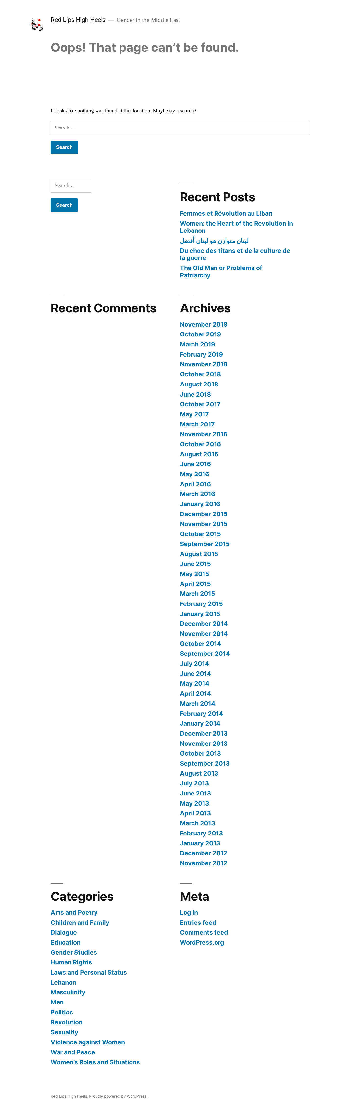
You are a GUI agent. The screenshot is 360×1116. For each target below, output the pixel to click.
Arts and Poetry (74, 912)
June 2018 (195, 394)
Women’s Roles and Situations (95, 1062)
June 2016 (195, 464)
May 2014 (194, 683)
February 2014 (201, 713)
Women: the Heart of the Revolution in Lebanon (236, 227)
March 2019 (197, 344)
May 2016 (194, 474)
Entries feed (198, 922)
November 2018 (204, 364)
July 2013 (194, 783)
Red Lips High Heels (78, 19)
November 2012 (204, 863)
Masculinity (68, 992)
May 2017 (194, 414)
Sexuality (64, 1032)
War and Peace (73, 1052)
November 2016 (204, 434)
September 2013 (205, 763)
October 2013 (200, 753)
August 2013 (199, 773)
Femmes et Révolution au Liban (226, 213)
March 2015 (197, 593)
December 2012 (204, 853)
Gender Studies (74, 952)
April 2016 (195, 484)
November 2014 (204, 633)
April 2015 (195, 584)
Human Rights (71, 962)
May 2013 (194, 803)
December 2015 (204, 514)
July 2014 (194, 663)
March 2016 (197, 494)
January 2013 (200, 843)
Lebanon (63, 982)
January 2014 (200, 723)
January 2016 (200, 504)
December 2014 (204, 623)
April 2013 (195, 813)
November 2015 (204, 523)
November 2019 (204, 324)
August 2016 (199, 454)
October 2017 (200, 404)
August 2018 (199, 384)
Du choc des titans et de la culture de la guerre (235, 254)
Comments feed (204, 932)
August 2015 (199, 554)
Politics (62, 1012)
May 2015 (194, 573)
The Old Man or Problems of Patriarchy (221, 271)
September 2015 (205, 544)
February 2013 (201, 833)
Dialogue (64, 932)
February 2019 (201, 354)
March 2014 (197, 703)
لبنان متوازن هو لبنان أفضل (214, 240)
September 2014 (205, 653)
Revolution (67, 1022)
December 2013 (204, 733)
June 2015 (195, 563)
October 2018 (200, 374)
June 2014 (195, 673)
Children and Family (80, 922)
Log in (189, 912)
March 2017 (197, 424)
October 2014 (200, 643)
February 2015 (201, 603)
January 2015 (200, 613)
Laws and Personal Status (89, 972)
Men (57, 1002)
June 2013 (195, 793)
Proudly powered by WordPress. (118, 1096)
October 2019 (200, 334)
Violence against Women (88, 1042)
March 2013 (197, 823)
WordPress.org (202, 942)
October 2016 (200, 444)
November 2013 (204, 743)
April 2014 (195, 693)
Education (66, 942)
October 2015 (200, 534)
